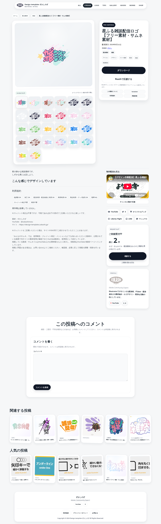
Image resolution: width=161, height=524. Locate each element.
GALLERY (113, 5)
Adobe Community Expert (118, 287)
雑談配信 (105, 62)
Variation (135, 91)
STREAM (88, 5)
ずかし (109, 48)
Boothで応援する (123, 79)
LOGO (96, 5)
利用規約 (112, 95)
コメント (37, 351)
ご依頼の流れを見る (127, 262)
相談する (127, 256)
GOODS (123, 5)
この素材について (112, 91)
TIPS (104, 5)
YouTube (115, 303)
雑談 (112, 52)
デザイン (114, 57)
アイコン (105, 57)
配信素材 (105, 52)
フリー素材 (123, 57)
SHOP (141, 5)
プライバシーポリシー (80, 513)
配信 (130, 58)
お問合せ (95, 513)
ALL (79, 5)
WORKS (132, 5)
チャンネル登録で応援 (127, 202)
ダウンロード (123, 70)
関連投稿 (134, 96)
